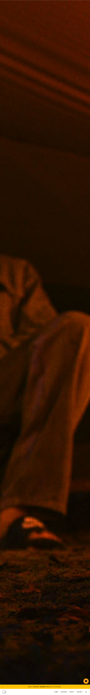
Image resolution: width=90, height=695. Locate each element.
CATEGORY (64, 692)
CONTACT (80, 692)
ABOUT (72, 692)
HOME (56, 692)
